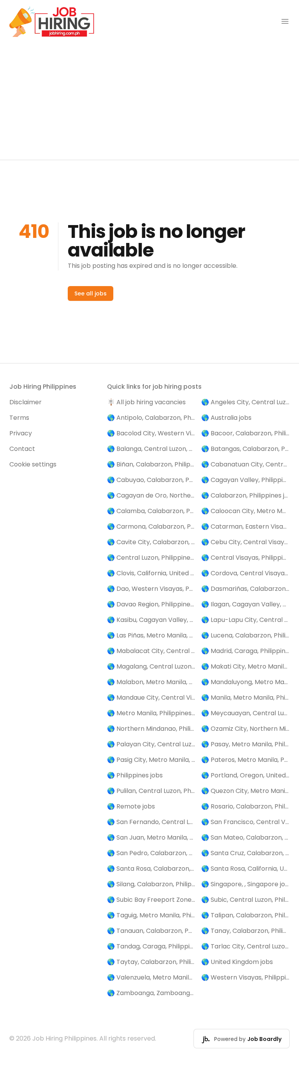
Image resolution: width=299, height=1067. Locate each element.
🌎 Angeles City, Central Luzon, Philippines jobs (245, 402)
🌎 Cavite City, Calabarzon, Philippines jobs (151, 542)
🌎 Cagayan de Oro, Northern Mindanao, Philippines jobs (151, 495)
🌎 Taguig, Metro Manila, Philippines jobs (151, 915)
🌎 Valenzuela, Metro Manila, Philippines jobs (151, 977)
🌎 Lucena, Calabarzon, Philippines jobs (245, 635)
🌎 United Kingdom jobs (237, 961)
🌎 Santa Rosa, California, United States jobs (245, 868)
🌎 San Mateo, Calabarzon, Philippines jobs (245, 837)
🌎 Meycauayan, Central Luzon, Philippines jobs (245, 713)
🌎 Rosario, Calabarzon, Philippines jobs (245, 806)
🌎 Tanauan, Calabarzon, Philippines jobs (151, 930)
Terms (19, 417)
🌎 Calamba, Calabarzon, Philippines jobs (151, 510)
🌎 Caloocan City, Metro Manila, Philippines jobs (245, 510)
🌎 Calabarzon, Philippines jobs (245, 495)
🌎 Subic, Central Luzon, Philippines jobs (245, 899)
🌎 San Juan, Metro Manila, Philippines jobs (151, 837)
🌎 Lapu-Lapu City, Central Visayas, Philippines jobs (245, 619)
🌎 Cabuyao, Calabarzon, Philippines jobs (151, 479)
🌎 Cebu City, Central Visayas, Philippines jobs (245, 542)
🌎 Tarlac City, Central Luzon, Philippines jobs (245, 946)
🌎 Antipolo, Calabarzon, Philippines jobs (151, 417)
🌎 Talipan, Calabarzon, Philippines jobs (245, 915)
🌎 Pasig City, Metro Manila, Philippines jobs (151, 759)
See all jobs (90, 293)
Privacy (20, 433)
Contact (22, 448)
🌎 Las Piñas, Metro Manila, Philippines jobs (151, 635)
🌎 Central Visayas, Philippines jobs (245, 557)
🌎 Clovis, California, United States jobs (151, 573)
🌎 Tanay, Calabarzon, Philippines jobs (245, 930)
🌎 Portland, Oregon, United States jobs (245, 775)
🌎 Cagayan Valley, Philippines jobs (245, 479)
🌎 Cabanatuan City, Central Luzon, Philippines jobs (245, 464)
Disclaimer (25, 402)
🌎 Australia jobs (226, 417)
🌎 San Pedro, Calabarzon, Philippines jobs (151, 853)
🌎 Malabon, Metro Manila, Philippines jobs (151, 682)
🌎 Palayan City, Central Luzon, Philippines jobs (151, 744)
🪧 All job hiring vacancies (146, 402)
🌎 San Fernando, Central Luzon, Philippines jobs (151, 821)
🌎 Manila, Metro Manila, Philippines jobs (245, 697)
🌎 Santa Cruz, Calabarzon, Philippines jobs (245, 853)
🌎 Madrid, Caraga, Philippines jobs (245, 650)
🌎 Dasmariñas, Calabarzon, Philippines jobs (245, 588)
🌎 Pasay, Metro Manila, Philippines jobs (245, 744)
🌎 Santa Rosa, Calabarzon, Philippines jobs (151, 868)
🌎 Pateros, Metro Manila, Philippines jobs (245, 759)
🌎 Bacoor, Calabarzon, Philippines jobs (245, 433)
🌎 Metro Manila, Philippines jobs (151, 713)
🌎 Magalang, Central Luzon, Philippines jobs (151, 666)
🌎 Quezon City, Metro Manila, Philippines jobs (245, 790)
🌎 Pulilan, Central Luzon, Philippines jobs (151, 790)
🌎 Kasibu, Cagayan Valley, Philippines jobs (151, 619)
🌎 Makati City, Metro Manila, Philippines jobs (245, 666)
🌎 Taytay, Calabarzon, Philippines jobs (151, 961)
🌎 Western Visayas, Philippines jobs (245, 977)
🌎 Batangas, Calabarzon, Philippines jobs (245, 448)
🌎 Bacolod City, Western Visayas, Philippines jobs (151, 433)
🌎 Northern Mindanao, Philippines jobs (151, 728)
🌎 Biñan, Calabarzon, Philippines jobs (151, 464)
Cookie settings (32, 464)
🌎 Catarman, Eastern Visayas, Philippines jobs (245, 526)
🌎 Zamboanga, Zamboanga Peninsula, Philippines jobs (151, 992)
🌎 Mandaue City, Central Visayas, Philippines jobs (151, 697)
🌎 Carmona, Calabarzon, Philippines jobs (151, 526)
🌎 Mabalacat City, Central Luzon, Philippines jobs (151, 650)
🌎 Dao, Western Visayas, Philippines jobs (151, 588)
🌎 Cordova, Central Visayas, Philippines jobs (245, 573)
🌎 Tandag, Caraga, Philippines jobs (151, 946)
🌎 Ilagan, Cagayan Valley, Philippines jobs (245, 604)
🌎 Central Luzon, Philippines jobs (151, 557)
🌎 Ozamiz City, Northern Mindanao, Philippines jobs (245, 728)
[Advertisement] (149, 101)
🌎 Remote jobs (131, 806)
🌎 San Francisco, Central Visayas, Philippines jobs (245, 821)
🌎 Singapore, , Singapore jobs (245, 884)
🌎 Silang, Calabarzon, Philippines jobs (151, 884)
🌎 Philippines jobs (135, 775)
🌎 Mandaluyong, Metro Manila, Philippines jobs (245, 682)
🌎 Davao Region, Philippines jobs (151, 604)
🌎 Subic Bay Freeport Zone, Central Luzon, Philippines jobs (151, 899)
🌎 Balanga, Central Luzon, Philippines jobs (151, 448)
